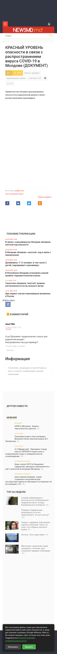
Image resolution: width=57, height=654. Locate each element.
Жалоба (10, 350)
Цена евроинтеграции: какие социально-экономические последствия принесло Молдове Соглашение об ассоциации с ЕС (28, 480)
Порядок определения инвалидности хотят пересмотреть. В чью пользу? (35, 513)
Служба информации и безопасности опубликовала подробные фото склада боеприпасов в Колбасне (35, 501)
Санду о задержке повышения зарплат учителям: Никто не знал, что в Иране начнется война (35, 526)
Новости (27, 73)
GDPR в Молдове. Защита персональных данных (27, 427)
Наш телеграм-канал (14, 194)
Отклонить (13, 647)
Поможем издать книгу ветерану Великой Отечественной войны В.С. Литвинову (27, 438)
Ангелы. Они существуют (35, 534)
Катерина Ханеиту (22, 461)
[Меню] (5, 24)
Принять (29, 647)
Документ (36, 73)
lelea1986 (10, 324)
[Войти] (49, 24)
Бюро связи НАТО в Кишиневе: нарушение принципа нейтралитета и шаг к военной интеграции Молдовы (27, 466)
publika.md (19, 190)
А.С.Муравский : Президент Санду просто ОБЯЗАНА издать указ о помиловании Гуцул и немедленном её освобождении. (26, 452)
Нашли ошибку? (45, 197)
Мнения (12, 417)
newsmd (22, 78)
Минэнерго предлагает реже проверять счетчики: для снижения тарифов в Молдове (35, 549)
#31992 (8, 329)
